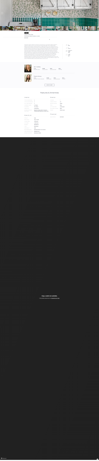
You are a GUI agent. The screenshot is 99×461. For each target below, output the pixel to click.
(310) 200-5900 (45, 69)
